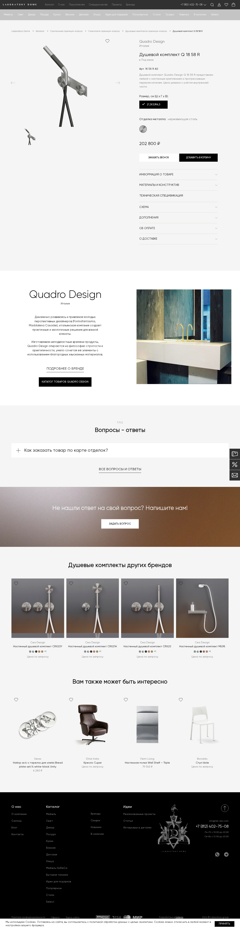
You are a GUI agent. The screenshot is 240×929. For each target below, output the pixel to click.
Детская (83, 14)
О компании (19, 814)
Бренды (130, 5)
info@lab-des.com (219, 821)
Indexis (179, 917)
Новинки (184, 14)
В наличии (200, 14)
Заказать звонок (158, 157)
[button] (13, 83)
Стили (50, 895)
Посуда (44, 14)
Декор (31, 14)
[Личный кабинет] (219, 4)
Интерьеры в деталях (137, 827)
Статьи (128, 821)
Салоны (16, 821)
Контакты (17, 834)
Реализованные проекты (139, 814)
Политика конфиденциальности (28, 917)
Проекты (117, 5)
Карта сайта (72, 917)
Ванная (69, 14)
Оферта (55, 917)
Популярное (54, 888)
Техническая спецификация (161, 195)
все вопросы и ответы (120, 469)
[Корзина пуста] (233, 4)
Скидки (170, 14)
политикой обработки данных (108, 922)
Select (215, 14)
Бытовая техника (57, 875)
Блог (14, 827)
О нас (16, 807)
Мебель (8, 14)
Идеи (127, 807)
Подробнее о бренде (65, 368)
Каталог (53, 807)
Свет (20, 14)
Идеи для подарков (116, 14)
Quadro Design (152, 42)
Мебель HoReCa (56, 868)
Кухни (57, 14)
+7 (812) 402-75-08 (191, 5)
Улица (96, 14)
